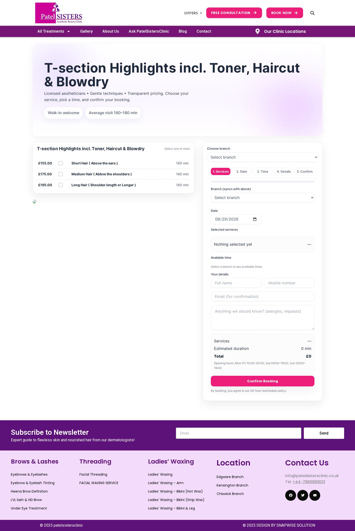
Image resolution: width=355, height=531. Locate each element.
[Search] (312, 13)
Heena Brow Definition (29, 491)
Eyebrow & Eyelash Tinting (33, 482)
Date (214, 211)
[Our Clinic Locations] (257, 31)
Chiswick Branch (230, 493)
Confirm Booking (262, 381)
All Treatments (50, 31)
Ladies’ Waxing (160, 474)
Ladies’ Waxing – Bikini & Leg (171, 508)
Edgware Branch (230, 476)
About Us (110, 31)
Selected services (224, 229)
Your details (219, 274)
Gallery (86, 31)
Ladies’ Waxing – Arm (166, 482)
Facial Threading (93, 474)
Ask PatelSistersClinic (149, 31)
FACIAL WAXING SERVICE (98, 482)
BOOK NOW (284, 12)
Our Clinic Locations (285, 31)
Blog (183, 31)
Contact (204, 31)
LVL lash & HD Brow (26, 499)
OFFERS (193, 13)
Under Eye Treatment (29, 508)
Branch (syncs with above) (231, 189)
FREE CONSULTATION (234, 12)
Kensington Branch (232, 485)
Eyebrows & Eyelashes (29, 474)
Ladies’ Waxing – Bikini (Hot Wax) (175, 491)
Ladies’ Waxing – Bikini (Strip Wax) (176, 499)
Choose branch (218, 148)
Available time (221, 257)
